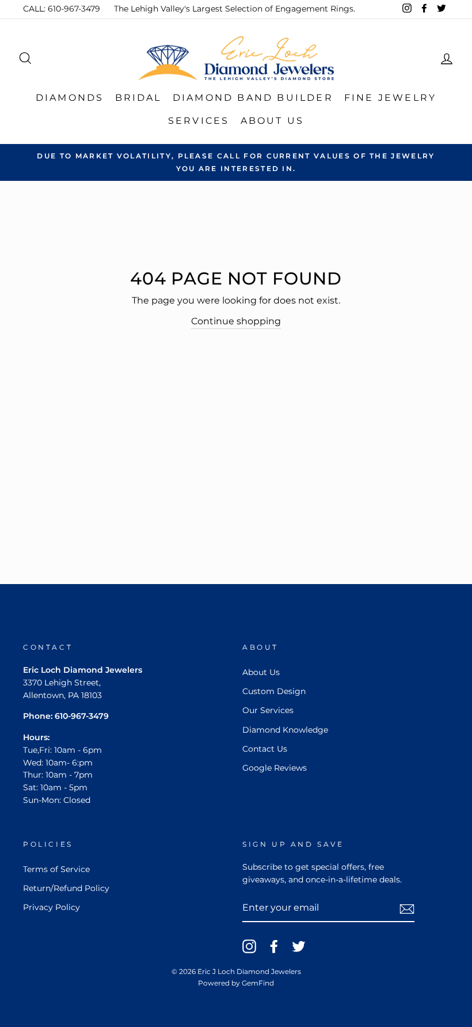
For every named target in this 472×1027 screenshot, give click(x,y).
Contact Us (264, 748)
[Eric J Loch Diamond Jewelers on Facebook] (274, 946)
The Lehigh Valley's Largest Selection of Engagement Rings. (234, 8)
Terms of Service (56, 869)
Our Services (268, 710)
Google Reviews (274, 767)
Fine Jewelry (390, 97)
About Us (272, 120)
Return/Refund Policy (66, 888)
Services (199, 120)
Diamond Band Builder (253, 97)
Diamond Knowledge (285, 729)
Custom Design (274, 691)
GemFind (258, 983)
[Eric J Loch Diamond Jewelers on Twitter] (299, 946)
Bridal (138, 97)
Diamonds (70, 97)
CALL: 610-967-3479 (61, 8)
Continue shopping (236, 321)
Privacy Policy (51, 907)
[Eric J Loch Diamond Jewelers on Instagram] (249, 946)
